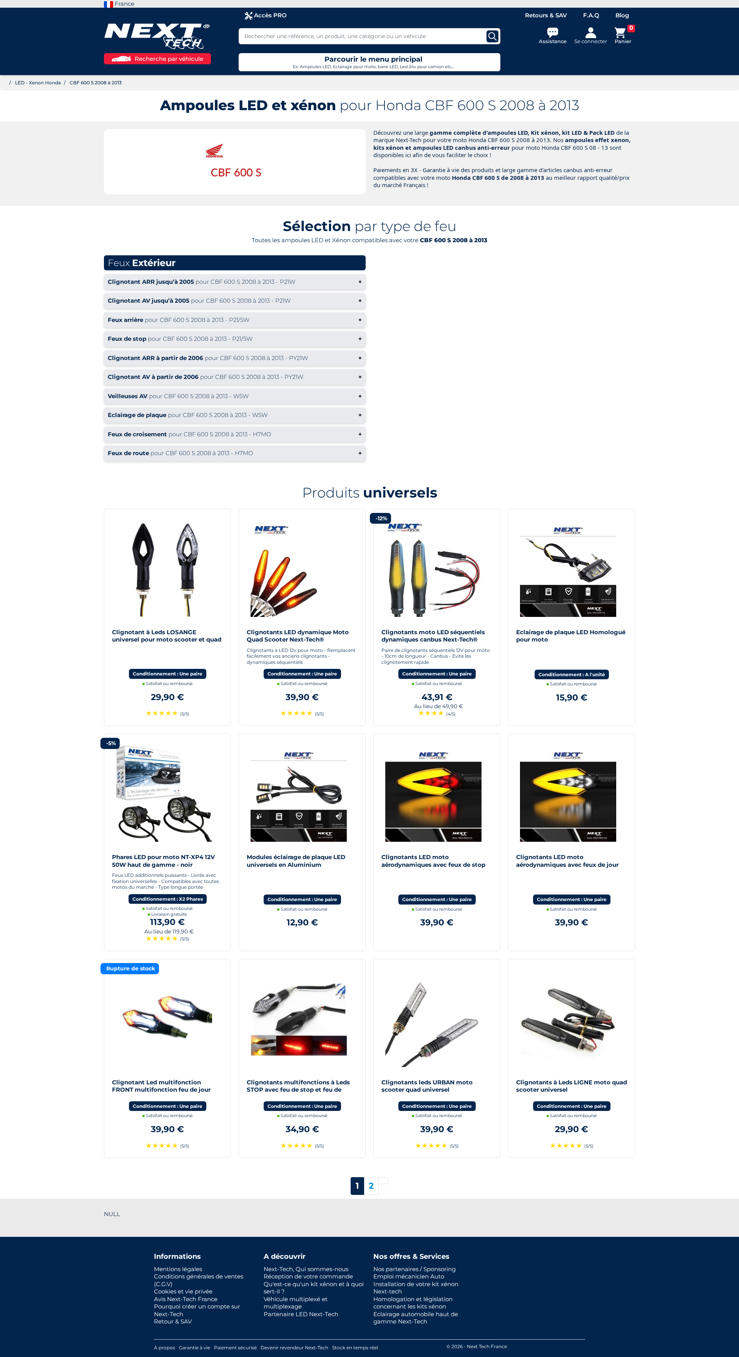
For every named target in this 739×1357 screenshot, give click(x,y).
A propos (164, 1347)
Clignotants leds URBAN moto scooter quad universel (427, 1086)
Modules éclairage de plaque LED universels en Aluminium (296, 860)
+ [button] (235, 281)
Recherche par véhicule (169, 58)
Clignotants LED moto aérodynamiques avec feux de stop (433, 860)
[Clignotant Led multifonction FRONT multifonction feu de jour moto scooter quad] (164, 1018)
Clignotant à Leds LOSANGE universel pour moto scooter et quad (166, 635)
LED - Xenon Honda (38, 82)
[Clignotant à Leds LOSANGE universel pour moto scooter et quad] (164, 567)
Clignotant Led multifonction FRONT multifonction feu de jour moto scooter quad (161, 1090)
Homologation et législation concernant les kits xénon (413, 1302)
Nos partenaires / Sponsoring (414, 1269)
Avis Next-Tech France (185, 1299)
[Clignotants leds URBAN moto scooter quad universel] (433, 1018)
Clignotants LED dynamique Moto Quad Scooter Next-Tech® (298, 635)
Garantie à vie (194, 1347)
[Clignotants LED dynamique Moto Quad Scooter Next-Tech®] (299, 567)
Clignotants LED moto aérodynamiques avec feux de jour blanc (567, 864)
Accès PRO (269, 15)
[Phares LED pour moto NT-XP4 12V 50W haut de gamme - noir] (164, 793)
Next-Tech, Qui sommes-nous (306, 1269)
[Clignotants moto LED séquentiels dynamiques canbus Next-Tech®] (433, 567)
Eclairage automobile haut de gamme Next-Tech (415, 1317)
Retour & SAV (173, 1321)
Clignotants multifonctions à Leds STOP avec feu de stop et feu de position (298, 1090)
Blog (622, 15)
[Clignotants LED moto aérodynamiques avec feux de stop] (433, 793)
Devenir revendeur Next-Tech (294, 1347)
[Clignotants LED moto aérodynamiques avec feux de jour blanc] (568, 793)
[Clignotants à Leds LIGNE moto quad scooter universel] (568, 1018)
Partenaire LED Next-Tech (301, 1314)
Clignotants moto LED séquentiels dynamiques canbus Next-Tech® (433, 635)
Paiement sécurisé (235, 1347)
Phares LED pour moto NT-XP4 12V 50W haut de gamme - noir (163, 860)
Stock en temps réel (355, 1347)
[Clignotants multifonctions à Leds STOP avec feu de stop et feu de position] (299, 1018)
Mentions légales (178, 1269)
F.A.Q (591, 15)
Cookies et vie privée (183, 1291)
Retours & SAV (546, 15)
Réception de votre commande (308, 1276)
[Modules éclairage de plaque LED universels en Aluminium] (299, 793)
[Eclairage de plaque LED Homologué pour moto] (568, 567)
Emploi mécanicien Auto (408, 1276)
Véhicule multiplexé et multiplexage (296, 1302)
